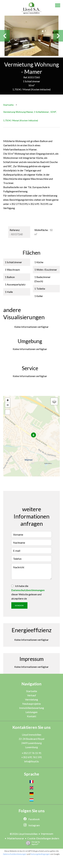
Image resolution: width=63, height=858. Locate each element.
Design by (36, 843)
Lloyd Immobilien (31, 734)
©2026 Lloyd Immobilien (24, 833)
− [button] (8, 405)
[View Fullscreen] (7, 412)
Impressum (47, 833)
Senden (19, 605)
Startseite (8, 104)
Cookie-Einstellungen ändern (43, 838)
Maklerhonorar (15, 838)
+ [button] (8, 400)
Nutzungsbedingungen (40, 854)
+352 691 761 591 (31, 757)
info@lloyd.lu (31, 761)
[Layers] (54, 401)
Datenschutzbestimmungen (28, 590)
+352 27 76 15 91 (31, 752)
